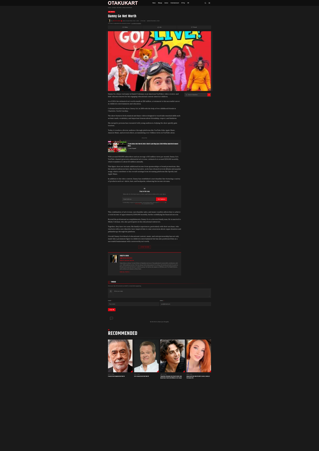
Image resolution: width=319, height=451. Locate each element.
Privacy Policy (138, 203)
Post (111, 309)
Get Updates (161, 199)
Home (109, 7)
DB (188, 3)
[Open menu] (209, 3)
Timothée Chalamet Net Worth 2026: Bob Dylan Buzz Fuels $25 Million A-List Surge (171, 377)
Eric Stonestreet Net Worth (141, 376)
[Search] (205, 3)
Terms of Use (161, 202)
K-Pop (183, 3)
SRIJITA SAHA (116, 20)
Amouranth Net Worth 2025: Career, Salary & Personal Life (198, 377)
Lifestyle (114, 7)
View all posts (124, 272)
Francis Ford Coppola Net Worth (116, 376)
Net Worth (119, 7)
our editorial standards (136, 23)
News (154, 3)
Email (162, 300)
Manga (160, 3)
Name (110, 300)
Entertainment (175, 3)
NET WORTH (111, 11)
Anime (166, 3)
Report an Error (145, 247)
